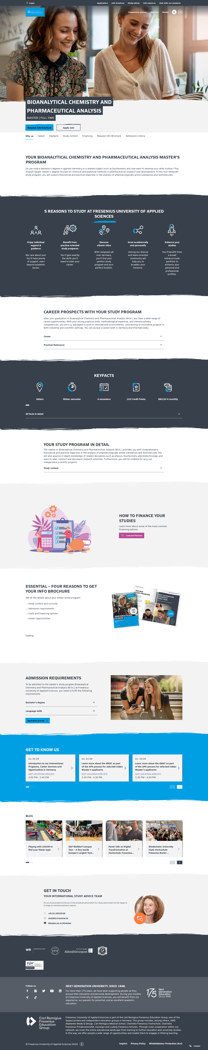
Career (15, 19)
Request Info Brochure (83, 19)
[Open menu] (180, 12)
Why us (4, 19)
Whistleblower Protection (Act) (165, 1043)
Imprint (123, 1043)
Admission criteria (110, 20)
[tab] (27, 405)
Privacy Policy (138, 1043)
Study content (44, 19)
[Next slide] (179, 787)
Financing (62, 19)
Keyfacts (28, 19)
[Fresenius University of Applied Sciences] (35, 12)
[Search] (174, 12)
